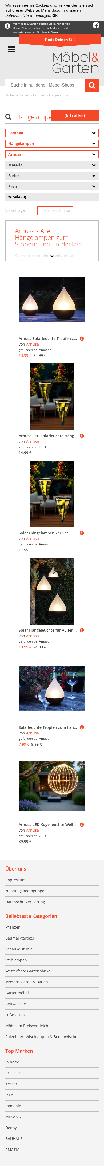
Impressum (15, 879)
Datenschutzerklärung (25, 901)
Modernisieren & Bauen (26, 981)
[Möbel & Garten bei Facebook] (96, 25)
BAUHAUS (14, 1138)
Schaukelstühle (19, 949)
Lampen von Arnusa (55, 210)
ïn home (12, 1062)
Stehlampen (16, 959)
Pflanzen (13, 927)
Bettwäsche (15, 1003)
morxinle (13, 1105)
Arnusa (32, 344)
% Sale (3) (17, 196)
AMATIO (12, 1149)
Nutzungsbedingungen (26, 890)
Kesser (11, 1083)
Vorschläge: (15, 210)
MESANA (13, 1116)
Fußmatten (15, 1014)
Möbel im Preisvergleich (26, 1025)
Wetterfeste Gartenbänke (27, 970)
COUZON (13, 1072)
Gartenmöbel (17, 992)
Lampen (39, 95)
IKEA (9, 1094)
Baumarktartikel (19, 938)
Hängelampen (59, 95)
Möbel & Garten (17, 95)
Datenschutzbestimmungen (27, 15)
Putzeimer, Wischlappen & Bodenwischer (42, 1036)
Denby (11, 1127)
